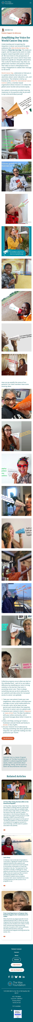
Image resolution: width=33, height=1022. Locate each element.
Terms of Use (17, 1002)
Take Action (16, 965)
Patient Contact (16, 949)
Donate (16, 959)
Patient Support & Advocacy (11, 33)
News (16, 955)
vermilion (18, 1006)
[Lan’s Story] (4, 886)
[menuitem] (9, 977)
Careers (16, 952)
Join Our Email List (16, 970)
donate (5, 725)
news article (9, 713)
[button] (30, 3)
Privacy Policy (16, 1000)
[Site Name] (7, 3)
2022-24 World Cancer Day (19, 48)
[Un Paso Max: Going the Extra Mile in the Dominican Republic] (4, 830)
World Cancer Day (7, 73)
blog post (28, 711)
